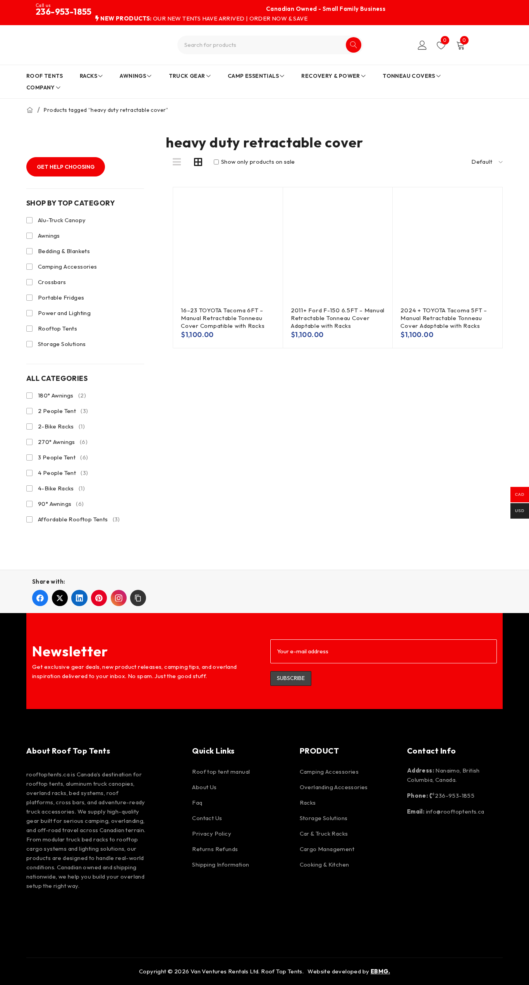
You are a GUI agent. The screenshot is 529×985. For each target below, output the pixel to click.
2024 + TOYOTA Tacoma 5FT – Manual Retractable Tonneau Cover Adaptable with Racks (443, 318)
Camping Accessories (67, 266)
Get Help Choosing (65, 166)
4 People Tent (63, 472)
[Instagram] (58, 910)
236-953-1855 (64, 11)
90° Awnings (61, 503)
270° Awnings (63, 441)
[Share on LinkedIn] (79, 598)
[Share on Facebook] (40, 598)
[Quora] (169, 910)
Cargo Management (327, 849)
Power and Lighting (64, 313)
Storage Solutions (62, 344)
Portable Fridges (61, 297)
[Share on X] (60, 598)
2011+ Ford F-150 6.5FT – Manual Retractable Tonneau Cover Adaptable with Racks (338, 318)
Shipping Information (220, 864)
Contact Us (207, 818)
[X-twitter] (102, 910)
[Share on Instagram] (119, 598)
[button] (138, 598)
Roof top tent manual (221, 771)
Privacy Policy (211, 833)
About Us (204, 787)
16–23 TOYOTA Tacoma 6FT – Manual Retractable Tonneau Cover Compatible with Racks (222, 318)
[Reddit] (125, 910)
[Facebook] (36, 910)
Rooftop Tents (57, 328)
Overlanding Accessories (334, 787)
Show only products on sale (257, 161)
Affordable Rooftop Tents (79, 519)
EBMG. (380, 971)
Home (29, 109)
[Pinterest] (80, 910)
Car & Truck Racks (324, 833)
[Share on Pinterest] (99, 598)
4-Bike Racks (61, 488)
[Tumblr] (147, 910)
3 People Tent (63, 457)
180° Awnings (62, 395)
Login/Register (422, 45)
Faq (197, 802)
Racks (308, 802)
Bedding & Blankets (64, 251)
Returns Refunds (215, 849)
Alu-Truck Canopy (62, 220)
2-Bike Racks (61, 426)
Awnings (49, 235)
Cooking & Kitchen (324, 864)
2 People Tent (63, 411)
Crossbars (52, 282)
